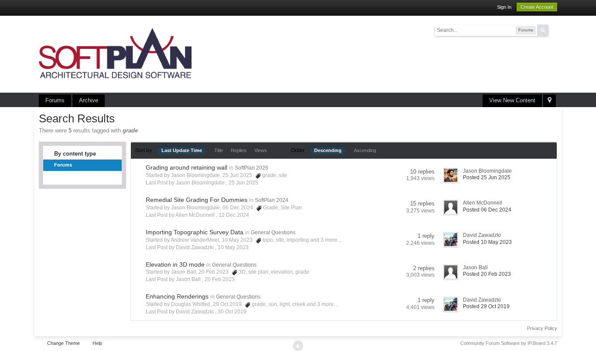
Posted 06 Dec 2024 (487, 210)
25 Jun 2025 (243, 183)
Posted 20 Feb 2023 (487, 274)
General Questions (273, 232)
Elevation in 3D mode (175, 264)
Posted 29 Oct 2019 (486, 306)
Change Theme (63, 343)
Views (260, 150)
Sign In (504, 7)
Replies (239, 150)
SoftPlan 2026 (251, 168)
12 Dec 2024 (234, 215)
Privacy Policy (542, 328)
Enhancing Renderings (177, 296)
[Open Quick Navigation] (549, 100)
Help (97, 343)
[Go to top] (298, 346)
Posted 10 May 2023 (487, 242)
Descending (328, 150)
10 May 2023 (233, 247)
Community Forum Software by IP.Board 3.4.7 (508, 343)
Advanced (553, 29)
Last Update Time (181, 150)
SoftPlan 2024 (271, 200)
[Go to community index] (115, 53)
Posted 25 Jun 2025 (486, 177)
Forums (55, 100)
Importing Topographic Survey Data (194, 232)
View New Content (512, 100)
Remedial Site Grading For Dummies (196, 199)
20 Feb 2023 (220, 279)
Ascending (365, 150)
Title (218, 150)
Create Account (537, 7)
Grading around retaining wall (186, 167)
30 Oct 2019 (232, 312)
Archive (88, 100)
